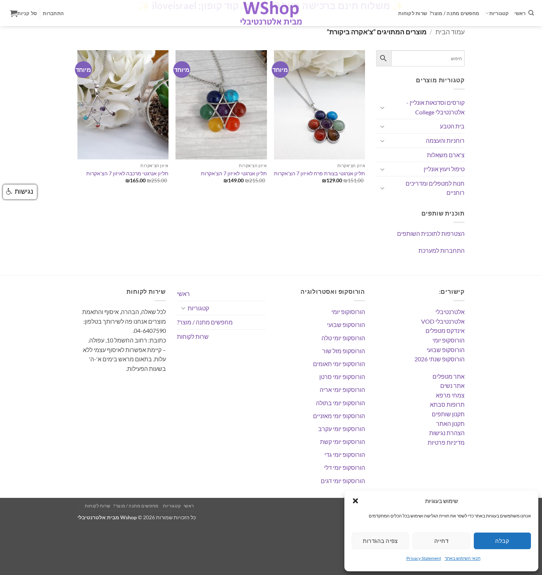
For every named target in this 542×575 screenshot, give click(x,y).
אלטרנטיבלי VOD (443, 321)
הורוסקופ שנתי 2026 (439, 358)
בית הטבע (452, 126)
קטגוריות (499, 13)
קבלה (502, 540)
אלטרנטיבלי (450, 311)
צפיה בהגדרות (380, 540)
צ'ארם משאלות (446, 154)
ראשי (520, 13)
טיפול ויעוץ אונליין (444, 168)
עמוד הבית (450, 32)
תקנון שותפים (448, 413)
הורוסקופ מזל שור (343, 350)
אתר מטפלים (448, 376)
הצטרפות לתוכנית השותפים (431, 233)
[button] (355, 501)
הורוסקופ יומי (448, 340)
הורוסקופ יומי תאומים (339, 363)
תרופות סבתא (447, 404)
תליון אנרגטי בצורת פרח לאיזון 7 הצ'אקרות (319, 173)
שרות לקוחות (412, 13)
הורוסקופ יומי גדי (344, 454)
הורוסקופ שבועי (446, 349)
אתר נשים (452, 385)
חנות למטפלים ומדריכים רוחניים (435, 188)
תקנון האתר (450, 423)
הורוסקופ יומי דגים (343, 480)
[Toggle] (382, 107)
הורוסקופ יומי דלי (344, 467)
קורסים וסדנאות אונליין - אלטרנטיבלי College (435, 107)
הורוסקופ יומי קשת (342, 441)
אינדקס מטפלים (445, 330)
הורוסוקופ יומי (348, 311)
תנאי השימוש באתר (462, 558)
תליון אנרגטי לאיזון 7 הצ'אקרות (234, 173)
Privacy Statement (423, 558)
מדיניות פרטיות (446, 442)
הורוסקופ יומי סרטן (342, 376)
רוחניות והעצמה (445, 140)
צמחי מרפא (450, 395)
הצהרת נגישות (447, 432)
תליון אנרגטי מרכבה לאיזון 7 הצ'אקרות (127, 173)
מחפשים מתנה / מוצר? (454, 13)
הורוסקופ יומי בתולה (340, 402)
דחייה (441, 540)
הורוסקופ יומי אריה (342, 389)
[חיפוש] (531, 13)
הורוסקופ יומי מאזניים (339, 415)
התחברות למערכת (441, 250)
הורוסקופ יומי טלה (343, 337)
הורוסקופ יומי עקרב (341, 428)
